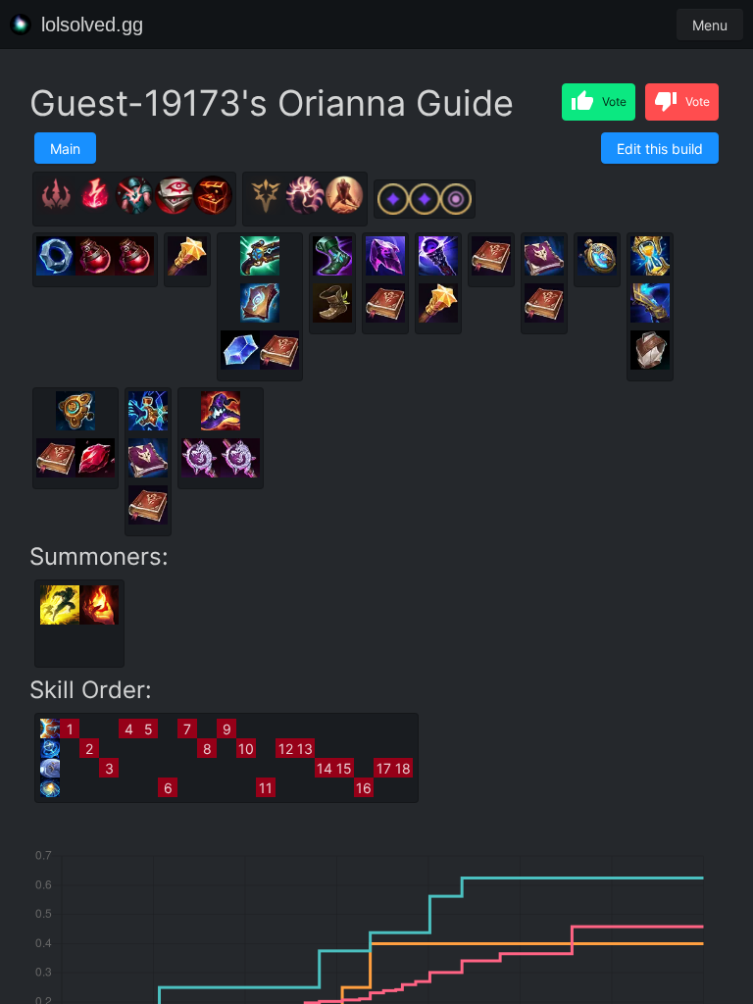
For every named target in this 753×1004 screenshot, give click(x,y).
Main (65, 148)
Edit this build (660, 148)
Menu (710, 25)
